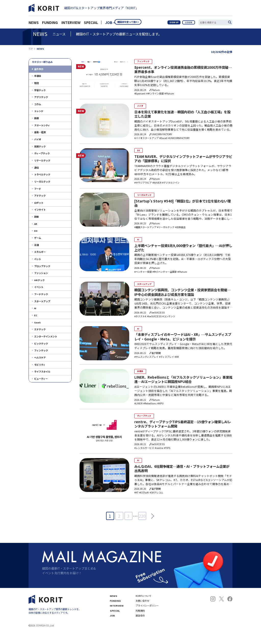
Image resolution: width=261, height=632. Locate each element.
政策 (36, 216)
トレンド (38, 111)
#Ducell (163, 138)
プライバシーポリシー (147, 605)
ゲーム (37, 238)
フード (37, 188)
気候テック (40, 146)
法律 (36, 245)
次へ (151, 516)
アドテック (40, 195)
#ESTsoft (144, 492)
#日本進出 (180, 227)
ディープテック (42, 153)
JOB (108, 22)
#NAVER (156, 183)
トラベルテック (42, 174)
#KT (136, 492)
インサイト (40, 209)
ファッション (41, 273)
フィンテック (41, 350)
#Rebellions (149, 403)
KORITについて (143, 596)
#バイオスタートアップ (146, 138)
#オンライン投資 (155, 93)
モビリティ (39, 364)
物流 (36, 83)
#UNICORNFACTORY (179, 138)
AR (35, 224)
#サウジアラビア (143, 183)
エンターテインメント (45, 336)
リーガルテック (42, 181)
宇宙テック (40, 90)
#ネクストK (140, 316)
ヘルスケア (40, 357)
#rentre (159, 448)
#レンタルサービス (144, 448)
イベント (38, 287)
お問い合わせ (142, 601)
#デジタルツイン (170, 183)
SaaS (37, 322)
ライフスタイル (42, 371)
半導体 (37, 76)
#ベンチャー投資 (143, 272)
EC (35, 315)
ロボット (38, 202)
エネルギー (40, 252)
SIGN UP (174, 22)
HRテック (39, 280)
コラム (37, 104)
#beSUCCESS (154, 316)
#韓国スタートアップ (145, 227)
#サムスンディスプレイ (146, 357)
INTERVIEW (117, 605)
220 (142, 516)
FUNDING (115, 601)
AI (35, 308)
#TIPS (167, 448)
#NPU (160, 403)
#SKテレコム (156, 492)
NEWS (113, 596)
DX (35, 230)
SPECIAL (91, 22)
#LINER (138, 403)
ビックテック (41, 343)
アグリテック (41, 97)
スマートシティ (42, 125)
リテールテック (42, 160)
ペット (37, 259)
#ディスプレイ (166, 357)
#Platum (169, 93)
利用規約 (140, 611)
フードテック (41, 294)
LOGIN (188, 22)
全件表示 (38, 69)
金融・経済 (40, 132)
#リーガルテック (165, 227)
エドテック (40, 329)
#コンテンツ (168, 316)
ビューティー (41, 378)
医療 (36, 118)
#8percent (140, 93)
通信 (36, 167)
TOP (31, 49)
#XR (177, 357)
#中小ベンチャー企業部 (164, 272)
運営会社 (140, 615)
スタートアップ (42, 301)
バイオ (37, 139)
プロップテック (42, 266)
